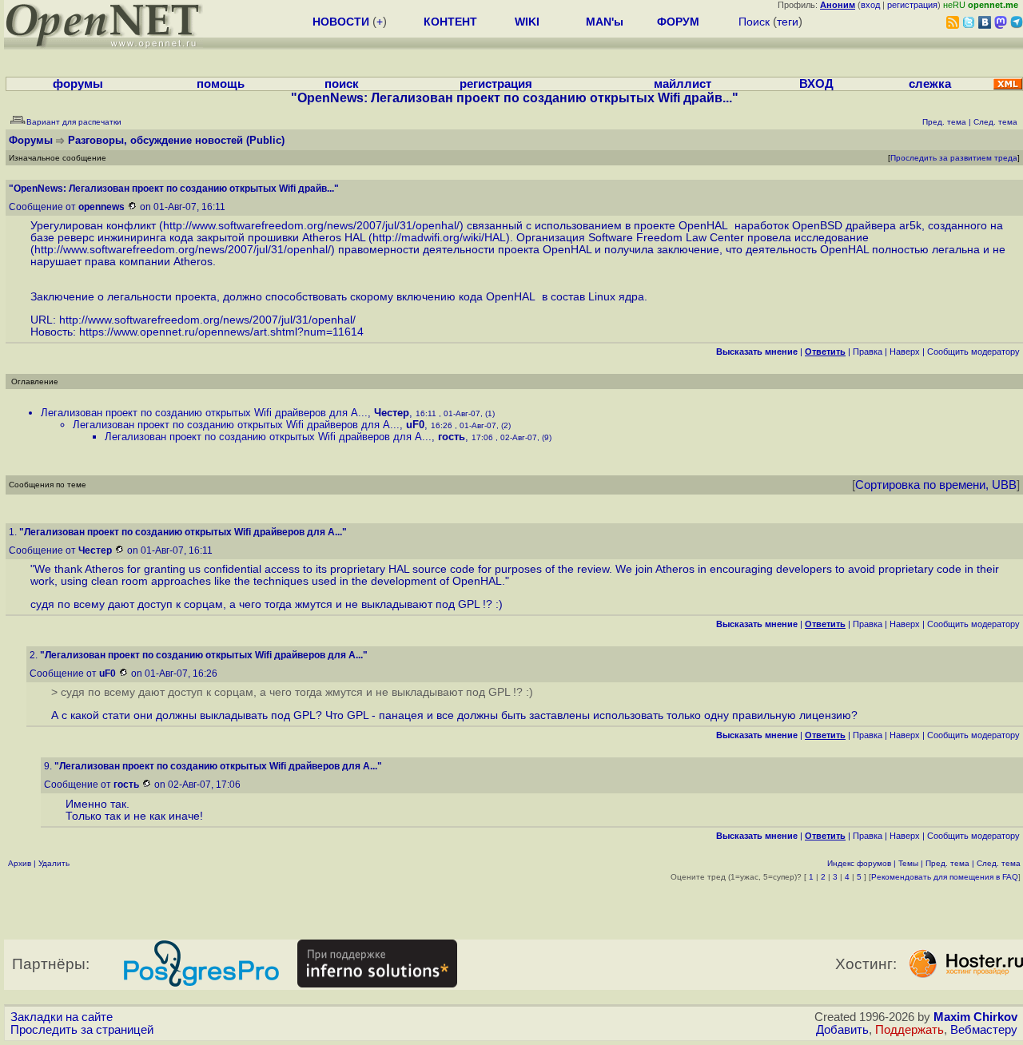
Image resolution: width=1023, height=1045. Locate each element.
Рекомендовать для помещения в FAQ (944, 876)
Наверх (905, 351)
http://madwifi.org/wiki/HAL (439, 238)
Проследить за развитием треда (953, 157)
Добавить (842, 1029)
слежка (930, 83)
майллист (682, 83)
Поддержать (909, 1029)
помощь (221, 83)
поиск (341, 83)
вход (870, 5)
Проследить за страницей (81, 1029)
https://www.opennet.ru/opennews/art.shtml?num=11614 (221, 332)
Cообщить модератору (973, 351)
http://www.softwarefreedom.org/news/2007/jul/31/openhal (309, 226)
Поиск (754, 21)
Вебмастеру (983, 1029)
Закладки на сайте (61, 1017)
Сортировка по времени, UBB (936, 485)
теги (787, 21)
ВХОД (816, 83)
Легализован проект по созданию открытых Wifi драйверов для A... (204, 413)
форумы (78, 83)
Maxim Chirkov (975, 1017)
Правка (867, 351)
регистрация (912, 5)
